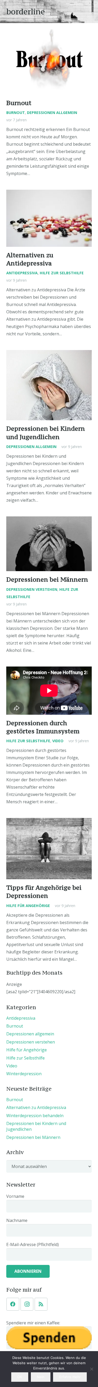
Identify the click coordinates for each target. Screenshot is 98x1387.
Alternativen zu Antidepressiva (36, 1107)
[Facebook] (12, 1304)
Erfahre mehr (70, 1377)
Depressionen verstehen (31, 589)
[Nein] (91, 1369)
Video (58, 740)
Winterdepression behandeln (35, 1115)
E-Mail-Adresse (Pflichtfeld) (32, 1244)
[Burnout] (49, 61)
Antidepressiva (22, 272)
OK (19, 1377)
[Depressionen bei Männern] (49, 543)
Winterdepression (24, 1074)
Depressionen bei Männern (47, 579)
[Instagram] (26, 1304)
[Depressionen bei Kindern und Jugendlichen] (49, 385)
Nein (40, 1377)
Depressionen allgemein (52, 112)
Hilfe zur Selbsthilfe (62, 272)
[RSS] (41, 1304)
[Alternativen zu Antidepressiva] (49, 218)
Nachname (16, 1220)
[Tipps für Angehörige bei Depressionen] (49, 848)
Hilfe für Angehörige (28, 905)
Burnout (18, 103)
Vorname (15, 1196)
